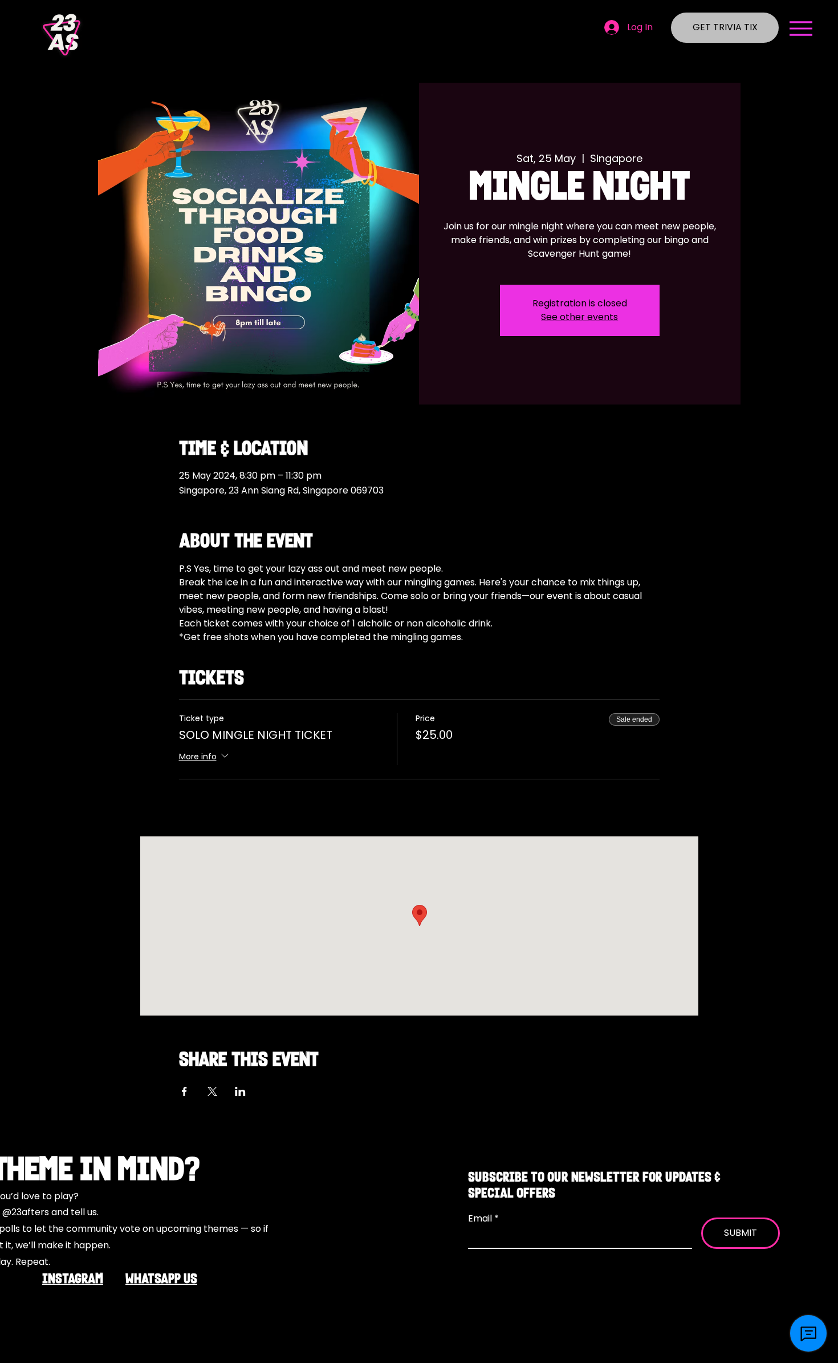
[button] (801, 28)
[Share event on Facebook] (184, 1091)
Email (481, 1218)
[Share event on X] (212, 1091)
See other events (579, 316)
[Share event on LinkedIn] (240, 1091)
